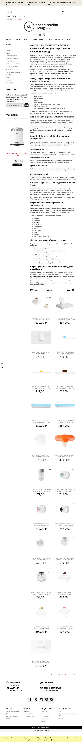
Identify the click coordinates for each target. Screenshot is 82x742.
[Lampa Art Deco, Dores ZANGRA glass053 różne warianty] (41, 615)
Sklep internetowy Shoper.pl (41, 730)
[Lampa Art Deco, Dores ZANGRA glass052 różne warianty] (65, 615)
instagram (2, 364)
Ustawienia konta (45, 718)
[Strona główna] (41, 27)
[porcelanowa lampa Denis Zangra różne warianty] (65, 409)
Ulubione (36, 34)
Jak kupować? (27, 711)
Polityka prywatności (29, 716)
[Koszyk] (45, 34)
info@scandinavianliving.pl (68, 2)
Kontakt (43, 721)
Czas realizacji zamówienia (13, 711)
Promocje (9, 83)
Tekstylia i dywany (12, 58)
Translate (19, 19)
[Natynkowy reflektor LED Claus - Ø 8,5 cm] (41, 340)
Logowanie (40, 34)
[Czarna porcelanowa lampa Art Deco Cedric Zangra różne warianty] (65, 512)
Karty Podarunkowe (13, 72)
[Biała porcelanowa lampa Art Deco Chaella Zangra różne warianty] (65, 546)
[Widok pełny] (73, 290)
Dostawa (8, 714)
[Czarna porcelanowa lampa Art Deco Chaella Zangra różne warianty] (41, 580)
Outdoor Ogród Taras (13, 64)
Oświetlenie (10, 50)
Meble (8, 53)
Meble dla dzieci (11, 56)
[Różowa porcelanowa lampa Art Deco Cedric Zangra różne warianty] (41, 512)
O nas (60, 711)
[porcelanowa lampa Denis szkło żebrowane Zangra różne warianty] (41, 409)
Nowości (9, 80)
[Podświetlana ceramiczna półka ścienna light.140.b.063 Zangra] (65, 306)
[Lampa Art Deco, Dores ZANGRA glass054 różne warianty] (65, 580)
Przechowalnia (44, 716)
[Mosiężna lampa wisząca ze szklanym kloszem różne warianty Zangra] (41, 306)
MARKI (8, 77)
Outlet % (9, 75)
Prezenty (9, 69)
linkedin (2, 367)
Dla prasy (60, 718)
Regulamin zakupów (29, 714)
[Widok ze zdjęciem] (68, 290)
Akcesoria (9, 61)
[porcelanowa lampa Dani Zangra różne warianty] (41, 443)
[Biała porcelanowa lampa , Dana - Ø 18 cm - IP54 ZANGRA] (41, 649)
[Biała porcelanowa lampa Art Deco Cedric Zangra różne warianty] (41, 546)
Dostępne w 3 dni (12, 67)
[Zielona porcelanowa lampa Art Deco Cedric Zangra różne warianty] (65, 478)
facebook (2, 360)
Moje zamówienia (45, 714)
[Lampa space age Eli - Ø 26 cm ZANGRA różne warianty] (65, 443)
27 (72, 674)
